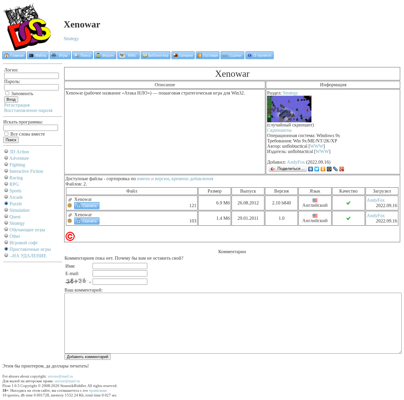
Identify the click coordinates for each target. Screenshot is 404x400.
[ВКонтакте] (311, 169)
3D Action (19, 151)
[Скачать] (86, 205)
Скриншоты (279, 130)
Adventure (19, 158)
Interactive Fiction (26, 171)
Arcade (16, 197)
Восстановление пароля (28, 110)
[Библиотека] (155, 57)
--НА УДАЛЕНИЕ (27, 255)
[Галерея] (183, 57)
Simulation (19, 210)
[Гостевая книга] (207, 57)
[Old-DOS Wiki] (128, 57)
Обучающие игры (27, 229)
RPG (14, 184)
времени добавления (192, 178)
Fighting (17, 164)
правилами (98, 390)
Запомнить (21, 93)
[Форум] (105, 57)
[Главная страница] (14, 57)
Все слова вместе (27, 133)
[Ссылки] (232, 57)
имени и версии (153, 178)
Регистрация (17, 105)
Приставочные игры (30, 249)
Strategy (71, 38)
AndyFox (296, 162)
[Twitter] (317, 169)
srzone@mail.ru (60, 376)
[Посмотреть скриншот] (289, 120)
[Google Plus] (342, 169)
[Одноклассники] (323, 169)
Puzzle (15, 203)
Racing (16, 177)
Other (14, 236)
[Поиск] (82, 57)
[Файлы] (38, 57)
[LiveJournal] (335, 169)
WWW (316, 146)
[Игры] (60, 57)
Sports (15, 190)
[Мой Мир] (329, 169)
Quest (14, 216)
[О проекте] (259, 57)
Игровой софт (23, 242)
